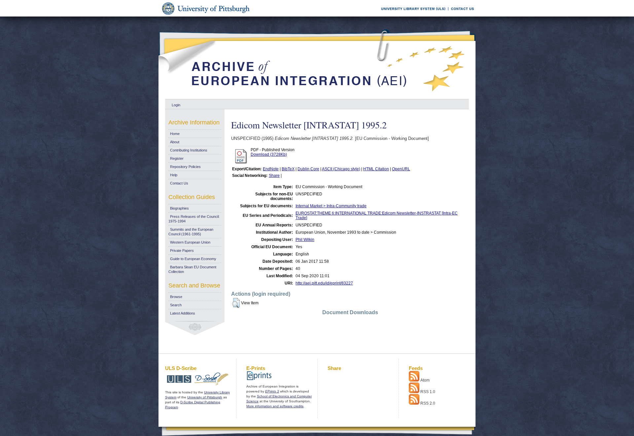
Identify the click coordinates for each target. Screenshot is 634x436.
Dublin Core (308, 169)
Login (176, 105)
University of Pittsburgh (204, 397)
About (174, 142)
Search (176, 305)
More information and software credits (274, 406)
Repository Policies (185, 167)
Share (274, 175)
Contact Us (179, 183)
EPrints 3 (272, 391)
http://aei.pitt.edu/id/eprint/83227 (324, 283)
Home (175, 134)
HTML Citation (376, 169)
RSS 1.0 (427, 391)
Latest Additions (182, 313)
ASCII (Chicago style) (341, 169)
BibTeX (288, 169)
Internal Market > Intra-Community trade (331, 206)
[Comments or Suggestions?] (461, 15)
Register (177, 158)
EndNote (271, 169)
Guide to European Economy (193, 259)
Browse (176, 297)
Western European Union (190, 242)
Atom (425, 380)
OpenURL (401, 169)
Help (173, 175)
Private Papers (182, 250)
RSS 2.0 (427, 403)
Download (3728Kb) (269, 154)
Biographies (179, 208)
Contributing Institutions (188, 150)
